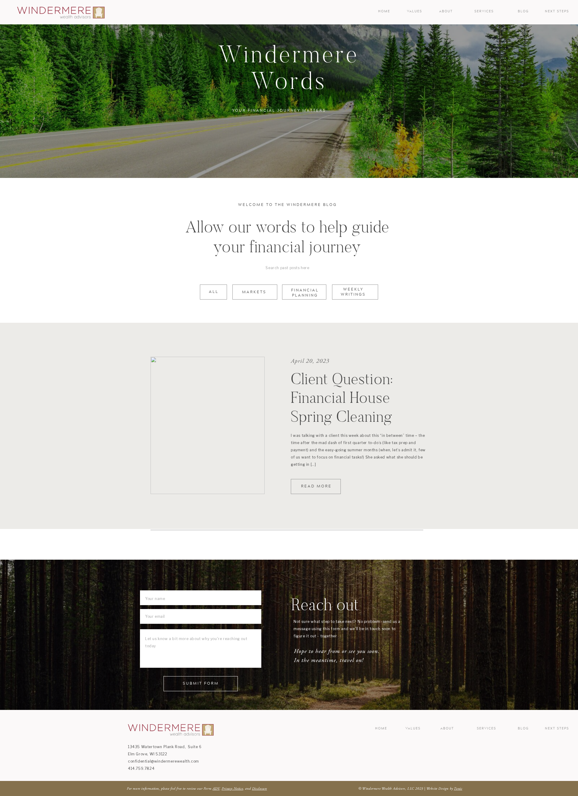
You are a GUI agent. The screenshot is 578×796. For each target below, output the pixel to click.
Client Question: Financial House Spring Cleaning (342, 397)
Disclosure (259, 788)
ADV (216, 788)
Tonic (458, 788)
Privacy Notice (232, 788)
